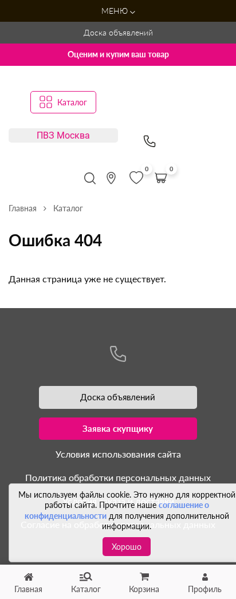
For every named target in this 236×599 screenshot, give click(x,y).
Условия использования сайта (118, 453)
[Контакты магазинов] (111, 178)
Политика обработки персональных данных (118, 477)
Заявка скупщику (117, 428)
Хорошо (126, 546)
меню (115, 10)
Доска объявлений (118, 32)
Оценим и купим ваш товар (118, 54)
